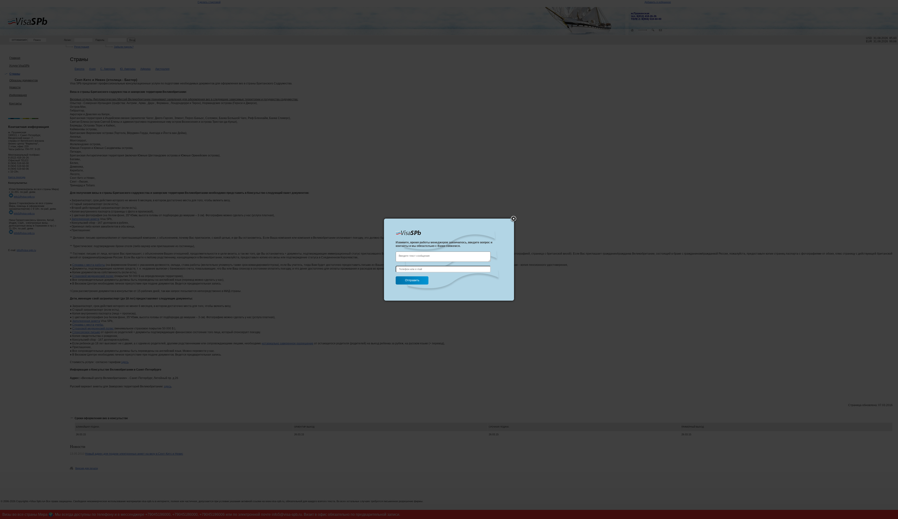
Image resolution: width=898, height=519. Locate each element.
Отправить (412, 280)
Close (513, 219)
